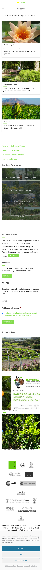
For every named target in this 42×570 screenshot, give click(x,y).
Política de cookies (10, 566)
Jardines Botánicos (9, 159)
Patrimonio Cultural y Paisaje (13, 146)
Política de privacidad (23, 566)
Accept (21, 548)
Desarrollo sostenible (10, 150)
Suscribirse (7, 322)
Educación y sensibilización (13, 155)
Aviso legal (34, 566)
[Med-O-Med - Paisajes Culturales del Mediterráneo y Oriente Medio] (21, 7)
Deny (21, 555)
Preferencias (21, 561)
